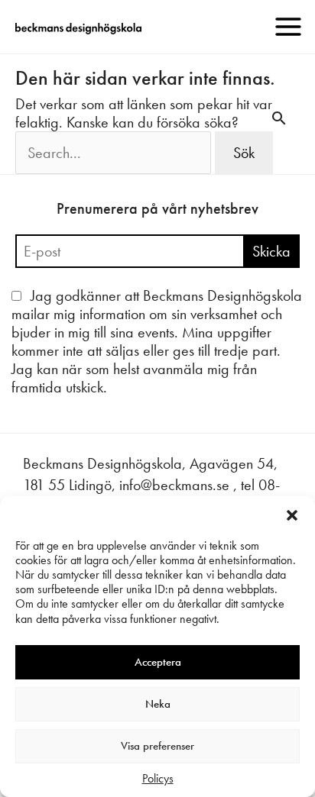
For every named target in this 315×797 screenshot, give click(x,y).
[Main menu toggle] (288, 26)
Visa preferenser (157, 745)
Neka (157, 703)
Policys (158, 778)
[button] (292, 515)
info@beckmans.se (174, 485)
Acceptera (158, 662)
